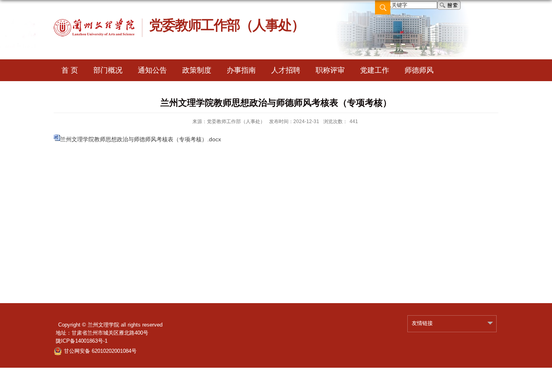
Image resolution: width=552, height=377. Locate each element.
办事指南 (241, 70)
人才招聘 (285, 70)
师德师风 (419, 70)
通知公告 (152, 70)
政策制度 (196, 70)
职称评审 (330, 70)
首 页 (69, 70)
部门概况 (107, 70)
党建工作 (374, 70)
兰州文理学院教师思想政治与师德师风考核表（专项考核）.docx (140, 139)
